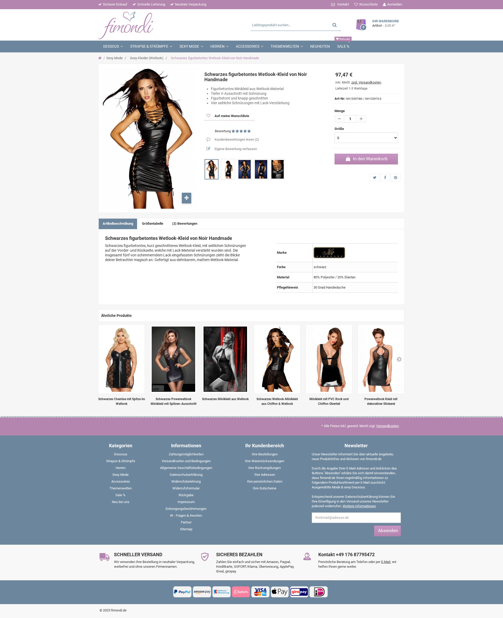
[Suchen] (334, 24)
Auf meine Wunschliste (231, 116)
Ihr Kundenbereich (264, 445)
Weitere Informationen (359, 506)
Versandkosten (387, 426)
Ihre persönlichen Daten (264, 481)
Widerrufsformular (186, 488)
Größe (340, 129)
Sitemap (186, 529)
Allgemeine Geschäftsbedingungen (186, 468)
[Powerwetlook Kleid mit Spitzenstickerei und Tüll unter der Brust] (381, 359)
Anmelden (394, 4)
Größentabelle (152, 223)
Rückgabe (186, 495)
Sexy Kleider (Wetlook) (146, 58)
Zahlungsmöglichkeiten (186, 454)
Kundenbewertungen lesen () (236, 139)
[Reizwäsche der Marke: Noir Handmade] (329, 252)
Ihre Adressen (264, 475)
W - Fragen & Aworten (186, 515)
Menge (340, 111)
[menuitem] (120, 455)
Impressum (186, 502)
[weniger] (339, 119)
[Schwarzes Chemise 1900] (121, 359)
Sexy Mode (114, 58)
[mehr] (361, 119)
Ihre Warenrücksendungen (264, 461)
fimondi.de (119, 610)
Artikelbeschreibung (118, 223)
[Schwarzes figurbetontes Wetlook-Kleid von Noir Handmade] (211, 169)
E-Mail (385, 562)
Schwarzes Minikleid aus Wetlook (225, 399)
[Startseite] (100, 58)
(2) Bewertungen (184, 223)
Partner (186, 522)
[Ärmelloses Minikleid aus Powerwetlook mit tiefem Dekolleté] (173, 359)
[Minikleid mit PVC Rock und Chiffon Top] (329, 359)
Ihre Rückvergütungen (264, 468)
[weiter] (399, 359)
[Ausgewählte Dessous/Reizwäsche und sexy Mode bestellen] (148, 25)
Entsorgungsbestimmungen (186, 509)
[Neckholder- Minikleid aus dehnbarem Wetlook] (225, 359)
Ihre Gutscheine (264, 488)
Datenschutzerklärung (186, 475)
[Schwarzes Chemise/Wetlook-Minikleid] (277, 359)
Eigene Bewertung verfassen (235, 149)
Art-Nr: (340, 99)
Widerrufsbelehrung (186, 481)
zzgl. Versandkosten (366, 82)
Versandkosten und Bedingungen (186, 461)
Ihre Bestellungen (265, 454)
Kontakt (343, 4)
